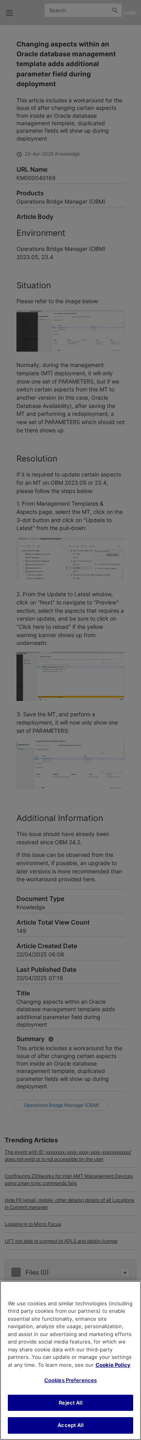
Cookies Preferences (70, 1380)
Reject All (70, 1402)
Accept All (70, 1425)
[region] (70, 1360)
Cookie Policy (113, 1365)
